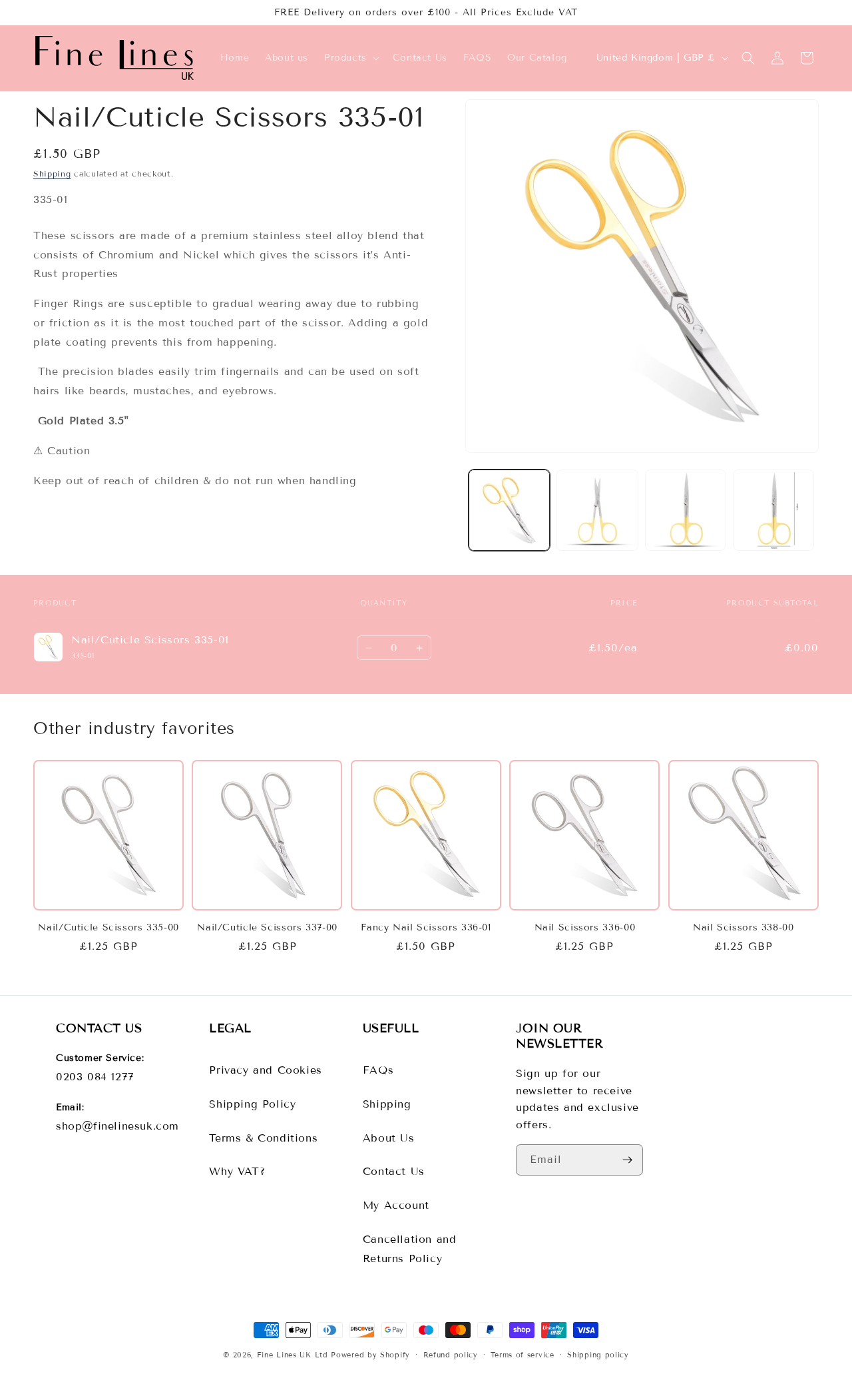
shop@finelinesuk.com (117, 1126)
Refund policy (450, 1354)
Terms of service (522, 1354)
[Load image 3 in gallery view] (685, 510)
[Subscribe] (627, 1160)
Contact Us (394, 1171)
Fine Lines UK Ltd (292, 1354)
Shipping (52, 173)
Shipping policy (598, 1354)
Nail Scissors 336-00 (585, 927)
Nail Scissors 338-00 (743, 927)
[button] (350, 58)
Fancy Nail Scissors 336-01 (426, 927)
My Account (396, 1205)
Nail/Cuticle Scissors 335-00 (108, 927)
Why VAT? (237, 1171)
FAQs (378, 1070)
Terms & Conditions (263, 1138)
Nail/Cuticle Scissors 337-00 (267, 927)
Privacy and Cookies (265, 1070)
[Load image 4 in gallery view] (773, 510)
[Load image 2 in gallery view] (597, 510)
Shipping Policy (252, 1104)
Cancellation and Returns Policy (410, 1249)
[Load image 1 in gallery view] (509, 510)
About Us (389, 1138)
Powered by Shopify (370, 1354)
